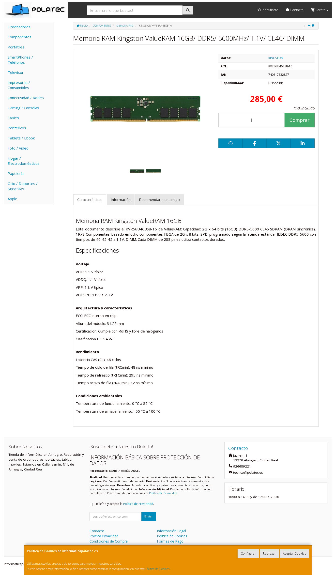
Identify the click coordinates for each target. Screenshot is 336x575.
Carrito (320, 10)
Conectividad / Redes (26, 97)
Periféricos (17, 127)
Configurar (248, 553)
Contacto (297, 10)
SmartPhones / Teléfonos (20, 60)
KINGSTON (275, 58)
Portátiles (16, 47)
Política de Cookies (157, 569)
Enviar (148, 516)
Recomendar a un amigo (159, 199)
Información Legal (171, 531)
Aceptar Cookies (294, 553)
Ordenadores (19, 26)
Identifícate (269, 10)
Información (121, 199)
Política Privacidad (104, 536)
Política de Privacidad (163, 493)
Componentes (19, 36)
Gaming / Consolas (23, 107)
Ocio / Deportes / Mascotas (23, 186)
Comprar (299, 120)
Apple (12, 198)
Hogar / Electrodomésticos (24, 161)
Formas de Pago (170, 541)
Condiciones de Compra (109, 541)
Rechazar (269, 553)
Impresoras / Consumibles (19, 85)
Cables (13, 117)
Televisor (16, 72)
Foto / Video (18, 148)
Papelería (16, 173)
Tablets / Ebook (21, 138)
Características (89, 199)
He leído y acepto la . (124, 504)
